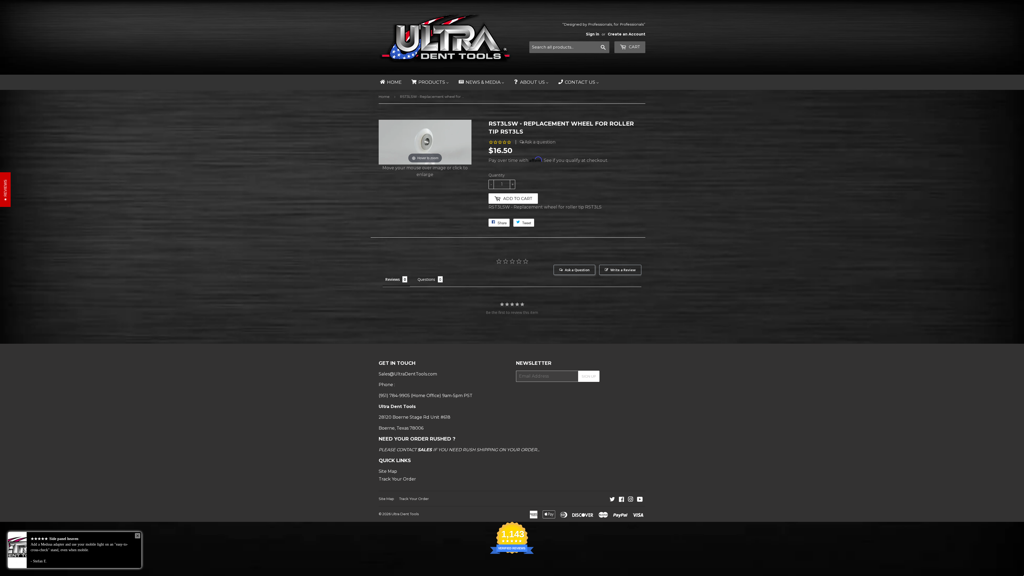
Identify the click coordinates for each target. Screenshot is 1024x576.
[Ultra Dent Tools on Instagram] (630, 499)
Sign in (592, 34)
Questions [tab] (426, 279)
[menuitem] (390, 82)
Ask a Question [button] (577, 269)
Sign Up (589, 376)
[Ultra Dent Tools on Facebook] (621, 499)
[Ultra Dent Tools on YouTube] (640, 499)
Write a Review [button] (623, 269)
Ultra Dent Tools (405, 514)
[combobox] (569, 47)
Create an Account (626, 34)
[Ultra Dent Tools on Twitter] (612, 499)
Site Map (388, 471)
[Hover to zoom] (425, 141)
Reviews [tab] (392, 279)
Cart (634, 46)
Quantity (497, 175)
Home (384, 96)
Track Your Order (397, 479)
